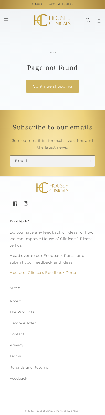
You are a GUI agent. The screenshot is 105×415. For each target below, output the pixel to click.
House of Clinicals (45, 411)
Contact (17, 334)
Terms (15, 356)
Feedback (18, 378)
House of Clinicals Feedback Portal (43, 272)
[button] (6, 20)
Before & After (23, 323)
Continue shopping (52, 86)
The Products (22, 312)
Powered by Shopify (68, 411)
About (15, 301)
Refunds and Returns (29, 367)
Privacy (16, 345)
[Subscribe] (89, 161)
